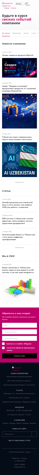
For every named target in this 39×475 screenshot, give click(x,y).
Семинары (12, 423)
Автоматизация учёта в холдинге (19, 397)
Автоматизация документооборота (14, 385)
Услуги (19, 390)
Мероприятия (16, 33)
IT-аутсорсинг (30, 385)
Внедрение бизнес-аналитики (12, 402)
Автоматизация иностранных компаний (19, 376)
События (5, 423)
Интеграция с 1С (9, 393)
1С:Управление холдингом (15, 414)
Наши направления (19, 373)
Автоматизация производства (25, 393)
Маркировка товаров (29, 402)
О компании (19, 420)
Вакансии (26, 423)
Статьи (34, 33)
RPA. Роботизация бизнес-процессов (19, 381)
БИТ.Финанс (11, 410)
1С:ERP (18, 410)
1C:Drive (28, 414)
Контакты (33, 423)
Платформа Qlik (27, 410)
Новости (26, 33)
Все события (6, 33)
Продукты (19, 407)
